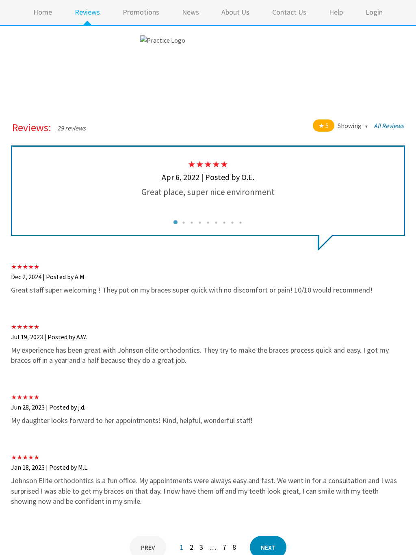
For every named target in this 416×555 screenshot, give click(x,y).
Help (336, 12)
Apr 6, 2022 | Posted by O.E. (208, 177)
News (190, 12)
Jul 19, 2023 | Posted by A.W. (49, 337)
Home (42, 12)
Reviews (87, 12)
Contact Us (289, 12)
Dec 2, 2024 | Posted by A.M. (48, 277)
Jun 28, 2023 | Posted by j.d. (48, 407)
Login (374, 12)
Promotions (141, 12)
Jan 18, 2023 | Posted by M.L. (50, 467)
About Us (235, 12)
